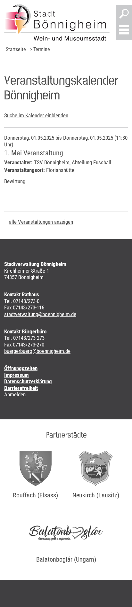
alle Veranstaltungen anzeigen (41, 222)
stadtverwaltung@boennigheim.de (40, 314)
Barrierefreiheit (21, 388)
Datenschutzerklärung (28, 381)
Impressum (16, 375)
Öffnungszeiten (20, 368)
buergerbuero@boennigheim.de (37, 351)
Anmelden (15, 394)
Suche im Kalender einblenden (36, 115)
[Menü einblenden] (124, 30)
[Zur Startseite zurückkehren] (57, 22)
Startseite (16, 49)
